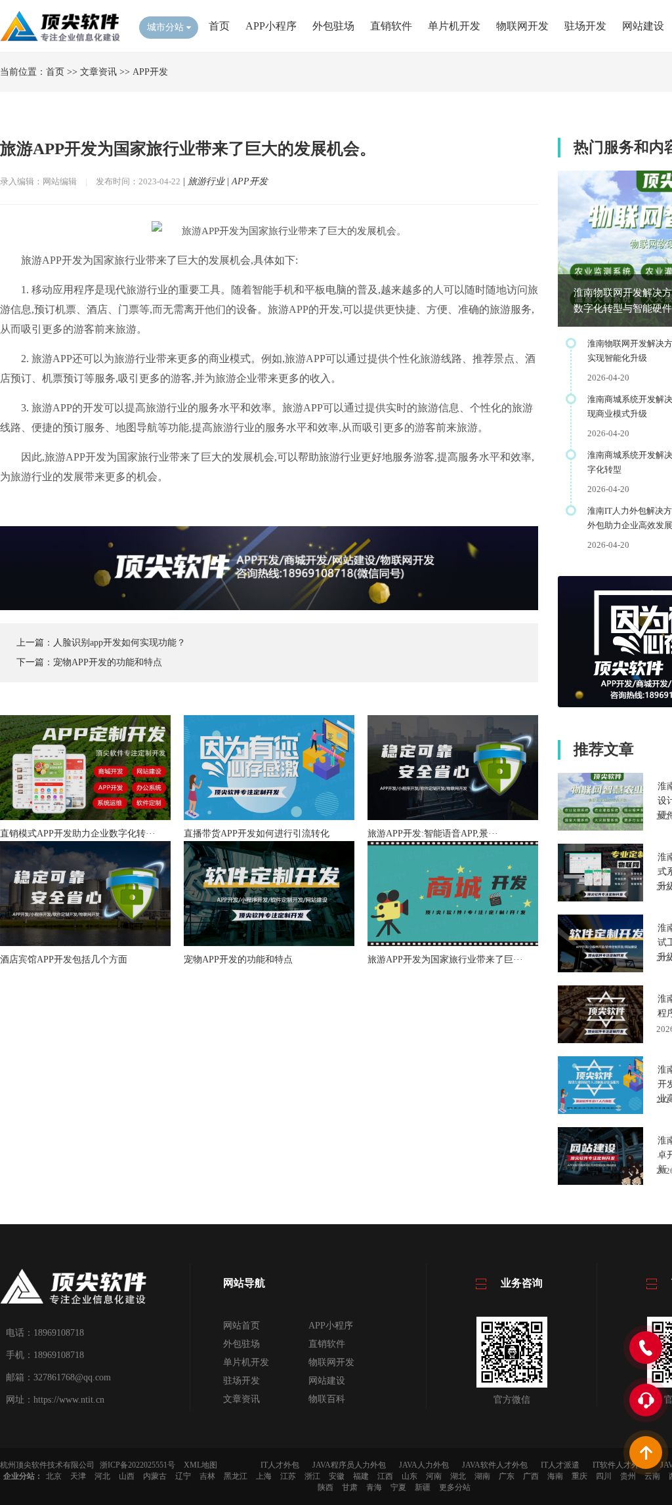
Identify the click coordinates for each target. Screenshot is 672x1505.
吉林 (207, 1476)
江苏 (288, 1476)
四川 (604, 1476)
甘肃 (350, 1487)
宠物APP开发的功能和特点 (107, 662)
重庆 (579, 1476)
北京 (54, 1476)
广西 (531, 1476)
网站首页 (241, 1325)
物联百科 (326, 1399)
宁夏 (398, 1487)
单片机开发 (454, 25)
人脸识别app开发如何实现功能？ (119, 643)
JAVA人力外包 (424, 1465)
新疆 (422, 1487)
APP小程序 (271, 25)
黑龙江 (235, 1476)
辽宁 (183, 1476)
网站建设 (643, 25)
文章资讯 (98, 72)
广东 (506, 1476)
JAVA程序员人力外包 (349, 1465)
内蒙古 (155, 1476)
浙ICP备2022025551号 (137, 1465)
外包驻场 (333, 25)
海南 (555, 1476)
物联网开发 (522, 25)
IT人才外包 (280, 1465)
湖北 (458, 1476)
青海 (374, 1487)
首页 (219, 25)
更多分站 (455, 1487)
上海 (264, 1476)
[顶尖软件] (59, 40)
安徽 (337, 1476)
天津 (78, 1476)
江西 (385, 1476)
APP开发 (150, 72)
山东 (409, 1476)
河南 (434, 1476)
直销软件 (391, 25)
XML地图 (200, 1465)
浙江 (312, 1476)
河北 (102, 1476)
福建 (361, 1476)
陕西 (325, 1487)
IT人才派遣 (560, 1465)
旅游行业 (206, 181)
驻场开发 (585, 25)
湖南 (482, 1476)
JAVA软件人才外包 (495, 1465)
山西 (127, 1476)
